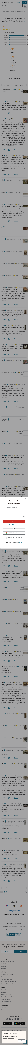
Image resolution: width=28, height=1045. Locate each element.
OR (14, 528)
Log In (14, 521)
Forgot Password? (14, 524)
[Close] (26, 499)
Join (20, 542)
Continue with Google (15, 533)
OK (21, 1040)
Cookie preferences (8, 1038)
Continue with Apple (15, 537)
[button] (24, 516)
